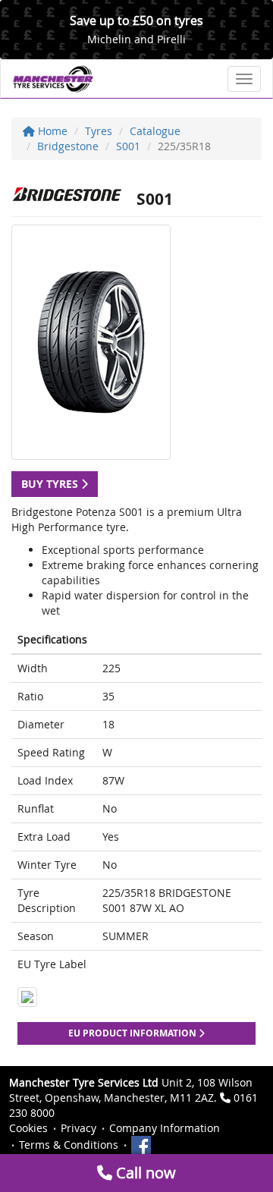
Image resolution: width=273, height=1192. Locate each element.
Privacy (78, 1128)
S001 (128, 146)
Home (51, 131)
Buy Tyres (51, 483)
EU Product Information (133, 1033)
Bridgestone (68, 146)
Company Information (164, 1128)
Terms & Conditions (68, 1144)
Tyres (98, 131)
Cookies (28, 1128)
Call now (144, 1172)
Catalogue (155, 131)
